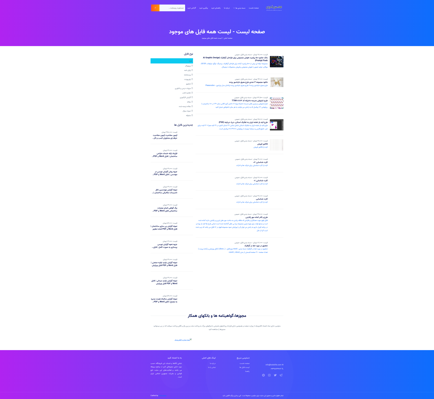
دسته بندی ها (240, 8)
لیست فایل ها (244, 367)
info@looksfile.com (273, 365)
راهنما (247, 371)
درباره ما (227, 8)
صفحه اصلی (228, 38)
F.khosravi (162, 395)
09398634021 (276, 369)
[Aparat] (263, 375)
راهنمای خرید (216, 8)
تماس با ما (212, 367)
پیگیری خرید (203, 8)
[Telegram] (281, 375)
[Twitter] (275, 375)
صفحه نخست (254, 8)
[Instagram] (269, 375)
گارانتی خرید (191, 8)
